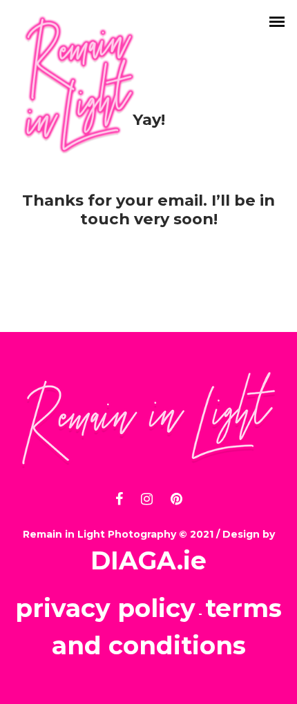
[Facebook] (119, 497)
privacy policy (105, 608)
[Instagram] (147, 497)
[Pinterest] (176, 497)
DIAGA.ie (148, 560)
